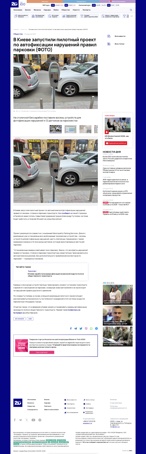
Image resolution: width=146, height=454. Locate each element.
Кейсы (88, 404)
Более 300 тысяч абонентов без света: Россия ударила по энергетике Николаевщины (117, 159)
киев (30, 319)
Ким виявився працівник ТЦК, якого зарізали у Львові (116, 344)
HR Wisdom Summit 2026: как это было (117, 137)
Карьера (47, 10)
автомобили (19, 319)
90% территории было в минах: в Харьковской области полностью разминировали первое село (116, 182)
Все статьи (119, 44)
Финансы (37, 10)
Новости (76, 10)
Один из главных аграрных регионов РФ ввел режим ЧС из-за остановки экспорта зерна (117, 170)
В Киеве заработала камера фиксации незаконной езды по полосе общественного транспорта (56, 275)
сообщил (65, 213)
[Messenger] (96, 329)
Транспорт (32, 271)
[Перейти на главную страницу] (14, 3)
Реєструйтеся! (42, 352)
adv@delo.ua (87, 423)
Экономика (17, 10)
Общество (65, 10)
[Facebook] (71, 328)
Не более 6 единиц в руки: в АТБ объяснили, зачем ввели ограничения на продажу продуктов (117, 193)
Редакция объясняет (89, 412)
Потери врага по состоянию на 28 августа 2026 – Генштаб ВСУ (117, 204)
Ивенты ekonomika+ (51, 410)
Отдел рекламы (116, 403)
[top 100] (23, 3)
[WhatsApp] (91, 329)
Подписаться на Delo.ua (117, 143)
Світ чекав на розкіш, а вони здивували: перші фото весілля (117, 302)
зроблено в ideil (127, 450)
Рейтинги (45, 1)
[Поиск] (131, 9)
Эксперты (86, 10)
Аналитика (71, 408)
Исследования (72, 412)
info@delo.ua (114, 427)
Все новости (120, 36)
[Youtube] (33, 420)
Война (56, 10)
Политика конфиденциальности (118, 407)
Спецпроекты (81, 1)
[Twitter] (81, 328)
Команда (113, 399)
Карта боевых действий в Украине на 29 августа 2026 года (116, 213)
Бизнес (28, 10)
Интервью (90, 408)
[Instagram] (40, 420)
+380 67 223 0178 (89, 421)
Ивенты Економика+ (117, 1)
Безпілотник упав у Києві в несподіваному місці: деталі (115, 323)
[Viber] (86, 329)
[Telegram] (75, 328)
